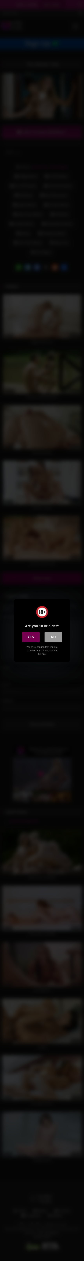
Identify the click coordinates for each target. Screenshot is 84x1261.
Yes (31, 637)
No (53, 637)
